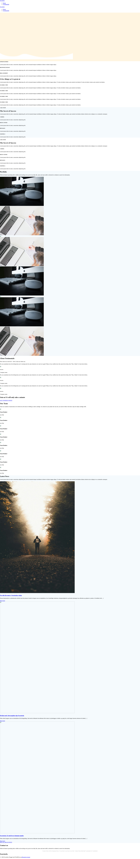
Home (4, 3)
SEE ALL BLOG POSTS (6, 842)
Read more (2, 600)
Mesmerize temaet (26, 857)
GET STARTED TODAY (6, 400)
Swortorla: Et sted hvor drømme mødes (12, 835)
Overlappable (6, 4)
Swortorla (2, 0)
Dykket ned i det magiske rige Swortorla (12, 715)
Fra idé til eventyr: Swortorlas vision (11, 595)
